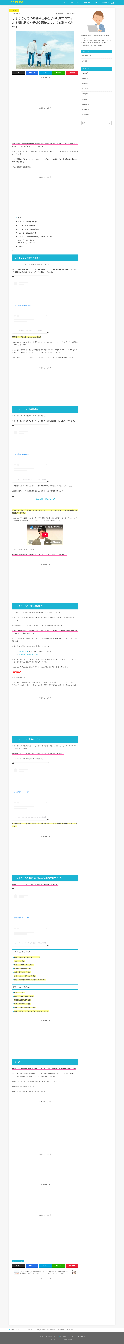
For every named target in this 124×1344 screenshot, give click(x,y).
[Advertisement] (45, 94)
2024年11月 (85, 109)
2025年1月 (85, 99)
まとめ (19, 246)
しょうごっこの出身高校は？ (27, 225)
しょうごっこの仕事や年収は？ (27, 229)
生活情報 (84, 61)
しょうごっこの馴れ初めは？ (27, 221)
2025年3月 (85, 89)
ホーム (65, 2)
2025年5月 (85, 78)
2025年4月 (85, 83)
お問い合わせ (105, 2)
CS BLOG (16, 2)
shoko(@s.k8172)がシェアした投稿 (29, 330)
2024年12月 (85, 104)
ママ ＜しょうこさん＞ (26, 243)
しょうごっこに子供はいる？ (27, 233)
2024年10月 (85, 115)
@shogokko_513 (21, 651)
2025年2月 (85, 94)
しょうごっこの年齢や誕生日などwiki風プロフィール (35, 236)
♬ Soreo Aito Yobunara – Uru (29, 654)
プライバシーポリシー (75, 2)
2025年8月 (85, 73)
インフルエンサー (13, 10)
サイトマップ (96, 2)
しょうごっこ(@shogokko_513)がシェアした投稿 (29, 479)
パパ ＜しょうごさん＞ (26, 240)
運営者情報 (87, 2)
